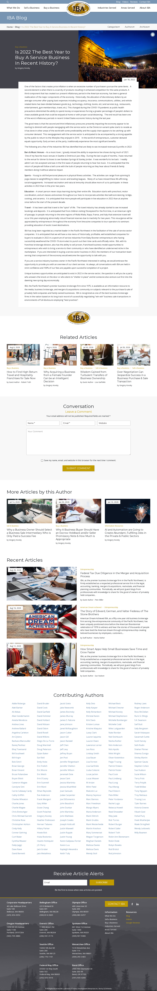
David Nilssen (43, 724)
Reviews (134, 1)
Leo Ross (90, 749)
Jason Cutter (66, 732)
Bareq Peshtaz (18, 745)
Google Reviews (133, 922)
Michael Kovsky (116, 711)
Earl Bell (41, 757)
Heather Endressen (46, 820)
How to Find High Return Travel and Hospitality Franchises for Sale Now (22, 375)
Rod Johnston (115, 853)
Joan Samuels (66, 791)
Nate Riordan (115, 732)
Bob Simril (16, 761)
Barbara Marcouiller (21, 741)
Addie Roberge (18, 703)
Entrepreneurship (87, 569)
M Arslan (90, 782)
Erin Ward (41, 786)
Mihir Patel (91, 786)
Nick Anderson (115, 745)
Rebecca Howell (116, 807)
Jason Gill (64, 736)
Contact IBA (144, 1)
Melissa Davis (92, 849)
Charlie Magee (18, 807)
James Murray (66, 716)
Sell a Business (31, 7)
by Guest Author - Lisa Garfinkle (92, 382)
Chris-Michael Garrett (22, 816)
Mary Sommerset (94, 832)
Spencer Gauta (141, 761)
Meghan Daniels (93, 841)
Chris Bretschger (19, 811)
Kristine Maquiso (94, 728)
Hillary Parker (43, 828)
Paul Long (113, 782)
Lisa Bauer (91, 757)
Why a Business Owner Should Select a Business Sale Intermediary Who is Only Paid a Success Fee (29, 533)
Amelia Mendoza (19, 720)
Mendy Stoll (91, 853)
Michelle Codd (115, 724)
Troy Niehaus (140, 795)
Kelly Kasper (92, 707)
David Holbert (43, 720)
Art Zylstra (17, 736)
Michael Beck (115, 703)
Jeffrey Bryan (66, 753)
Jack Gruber (42, 849)
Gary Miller (42, 803)
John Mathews (66, 816)
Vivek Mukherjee (142, 820)
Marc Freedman (93, 803)
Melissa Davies (93, 845)
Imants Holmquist (45, 841)
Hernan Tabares (44, 824)
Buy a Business (51, 7)
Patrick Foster (115, 770)
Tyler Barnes (140, 803)
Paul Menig (114, 786)
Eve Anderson (43, 795)
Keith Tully (65, 853)
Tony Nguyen (140, 791)
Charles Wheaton (20, 799)
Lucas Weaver (92, 778)
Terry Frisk (139, 778)
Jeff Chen (64, 745)
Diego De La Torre (45, 741)
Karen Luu (65, 845)
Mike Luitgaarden (117, 728)
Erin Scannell (43, 782)
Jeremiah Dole (66, 774)
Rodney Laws (140, 703)
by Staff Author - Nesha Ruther (92, 638)
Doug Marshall (44, 745)
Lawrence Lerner (94, 745)
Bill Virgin (16, 757)
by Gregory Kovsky (22, 68)
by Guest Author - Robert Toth (19, 382)
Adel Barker (17, 707)
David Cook (42, 707)
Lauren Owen (92, 741)
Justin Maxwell (66, 828)
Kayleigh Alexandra (69, 849)
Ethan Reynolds (44, 791)
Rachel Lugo (114, 803)
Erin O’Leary (42, 778)
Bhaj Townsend (19, 749)
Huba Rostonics (44, 836)
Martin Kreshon (93, 828)
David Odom (42, 728)
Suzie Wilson (140, 774)
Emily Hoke (42, 761)
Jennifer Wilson (67, 770)
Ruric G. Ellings (141, 716)
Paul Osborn (114, 791)
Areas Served (128, 7)
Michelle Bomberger (118, 720)
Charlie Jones (18, 803)
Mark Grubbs (92, 820)
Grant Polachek (44, 811)
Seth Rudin (139, 745)
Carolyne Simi (18, 786)
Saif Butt (138, 724)
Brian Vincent (18, 770)
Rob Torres (114, 820)
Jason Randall (66, 741)
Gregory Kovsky (44, 816)
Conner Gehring (19, 832)
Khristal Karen (92, 716)
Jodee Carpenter (67, 795)
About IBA (145, 7)
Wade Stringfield (142, 824)
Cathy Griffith (18, 795)
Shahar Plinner (141, 749)
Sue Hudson (140, 770)
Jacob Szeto (65, 703)
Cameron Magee (19, 782)
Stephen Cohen (141, 766)
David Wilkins (43, 736)
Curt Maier (17, 836)
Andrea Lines (18, 724)
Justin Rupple (66, 832)
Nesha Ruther (115, 741)
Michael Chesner (116, 707)
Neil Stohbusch (116, 736)
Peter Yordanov (116, 799)
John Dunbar (66, 807)
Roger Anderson (142, 707)
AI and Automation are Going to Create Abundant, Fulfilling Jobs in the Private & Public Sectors (125, 533)
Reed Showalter (116, 811)
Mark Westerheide (94, 824)
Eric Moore (42, 770)
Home (10, 26)
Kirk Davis (90, 720)
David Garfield (43, 711)
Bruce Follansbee (20, 774)
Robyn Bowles (115, 845)
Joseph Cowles (66, 820)
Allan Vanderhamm (20, 716)
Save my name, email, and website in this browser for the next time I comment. (80, 460)
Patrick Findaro (115, 766)
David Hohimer (44, 716)
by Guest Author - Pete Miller (91, 600)
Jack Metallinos (44, 853)
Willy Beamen (140, 832)
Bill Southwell (18, 753)
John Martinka (66, 811)
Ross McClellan (141, 711)
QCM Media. (107, 989)
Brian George (18, 766)
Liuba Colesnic (92, 770)
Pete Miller (113, 795)
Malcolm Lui (91, 791)
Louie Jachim (92, 774)
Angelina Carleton (20, 732)
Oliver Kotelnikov (116, 757)
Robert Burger (115, 824)
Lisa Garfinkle (92, 766)
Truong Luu (140, 799)
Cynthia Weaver (19, 841)
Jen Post (64, 757)
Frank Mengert (44, 799)
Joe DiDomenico (67, 799)
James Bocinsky (67, 711)
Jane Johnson (66, 724)
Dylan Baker (42, 753)
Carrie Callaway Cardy (22, 791)
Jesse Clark (65, 778)
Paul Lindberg (115, 778)
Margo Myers (92, 807)
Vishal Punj (139, 816)
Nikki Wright (114, 753)
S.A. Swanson (140, 720)
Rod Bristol (114, 849)
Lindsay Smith (92, 753)
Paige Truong (115, 761)
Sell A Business (101, 368)
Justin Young (66, 836)
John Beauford (67, 803)
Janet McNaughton (69, 728)
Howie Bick (42, 832)
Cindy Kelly (17, 828)
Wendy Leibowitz (142, 828)
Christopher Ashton (21, 824)
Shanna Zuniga (141, 753)
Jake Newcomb (67, 707)
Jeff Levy (64, 749)
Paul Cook (113, 774)
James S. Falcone (67, 720)
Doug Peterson (44, 749)
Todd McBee (140, 786)
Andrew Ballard (19, 728)
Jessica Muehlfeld (68, 786)
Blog (118, 1)
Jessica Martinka (67, 782)
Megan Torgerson (94, 836)
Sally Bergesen (141, 728)
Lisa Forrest (91, 761)
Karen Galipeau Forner (70, 841)
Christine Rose (18, 820)
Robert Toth (114, 832)
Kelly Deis (90, 703)
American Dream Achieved (90, 607)
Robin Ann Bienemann (119, 836)
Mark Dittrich (92, 816)
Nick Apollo (114, 749)
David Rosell (42, 732)
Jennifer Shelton (67, 766)
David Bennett (18, 853)
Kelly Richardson (93, 711)
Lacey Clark (91, 732)
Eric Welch (41, 774)
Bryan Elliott (17, 778)
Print (152, 34)
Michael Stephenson (118, 716)
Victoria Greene (141, 807)
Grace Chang (43, 807)
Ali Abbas (16, 711)
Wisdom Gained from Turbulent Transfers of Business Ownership (93, 375)
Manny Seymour (93, 795)
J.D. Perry (41, 845)
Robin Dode (114, 841)
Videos (125, 1)
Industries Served (107, 7)
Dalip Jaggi (17, 845)
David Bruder (43, 703)
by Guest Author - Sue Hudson (92, 676)
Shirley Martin (140, 757)
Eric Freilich (42, 766)
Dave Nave (17, 849)
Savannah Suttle (141, 736)
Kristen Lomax (92, 724)
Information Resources (114, 526)
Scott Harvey (140, 741)
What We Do (13, 7)
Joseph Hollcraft (67, 824)
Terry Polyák (140, 782)
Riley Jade (113, 816)
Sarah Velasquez (142, 732)
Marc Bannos (92, 799)
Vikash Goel (139, 811)
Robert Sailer (115, 828)
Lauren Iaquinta (93, 736)
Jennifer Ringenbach (69, 761)
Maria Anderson (93, 811)
